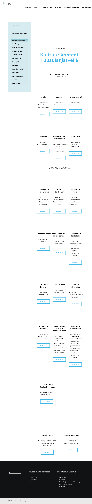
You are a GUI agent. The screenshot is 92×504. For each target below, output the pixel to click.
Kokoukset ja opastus (71, 7)
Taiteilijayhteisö (17, 69)
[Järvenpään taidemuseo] (43, 179)
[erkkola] (43, 126)
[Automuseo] (75, 316)
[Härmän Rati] (59, 86)
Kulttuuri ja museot (18, 40)
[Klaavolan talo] (75, 179)
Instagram (34, 479)
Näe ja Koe (27, 7)
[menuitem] (27, 8)
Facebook (34, 477)
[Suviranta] (75, 126)
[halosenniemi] (75, 86)
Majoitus (58, 7)
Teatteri (15, 65)
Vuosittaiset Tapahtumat (16, 81)
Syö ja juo (37, 7)
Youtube (33, 482)
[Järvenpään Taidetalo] (75, 223)
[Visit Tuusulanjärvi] (7, 7)
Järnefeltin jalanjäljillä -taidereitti (19, 35)
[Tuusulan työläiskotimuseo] (45, 375)
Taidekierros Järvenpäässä (16, 60)
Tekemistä (15, 72)
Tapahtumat (47, 7)
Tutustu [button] (43, 114)
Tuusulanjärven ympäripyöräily (17, 49)
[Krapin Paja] (47, 420)
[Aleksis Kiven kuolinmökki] (59, 126)
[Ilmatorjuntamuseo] (43, 223)
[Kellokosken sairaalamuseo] (59, 223)
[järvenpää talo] (71, 420)
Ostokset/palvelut (18, 44)
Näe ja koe (62, 477)
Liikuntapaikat (17, 55)
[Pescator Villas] (43, 86)
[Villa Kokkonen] (59, 179)
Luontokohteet (17, 76)
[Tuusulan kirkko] (43, 274)
